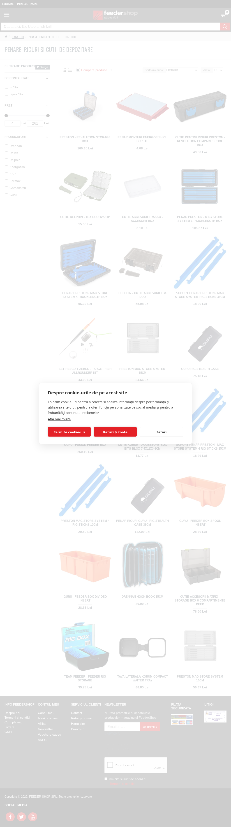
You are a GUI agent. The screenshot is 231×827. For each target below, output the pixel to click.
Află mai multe (59, 419)
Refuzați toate (115, 432)
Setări (162, 432)
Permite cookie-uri (69, 432)
